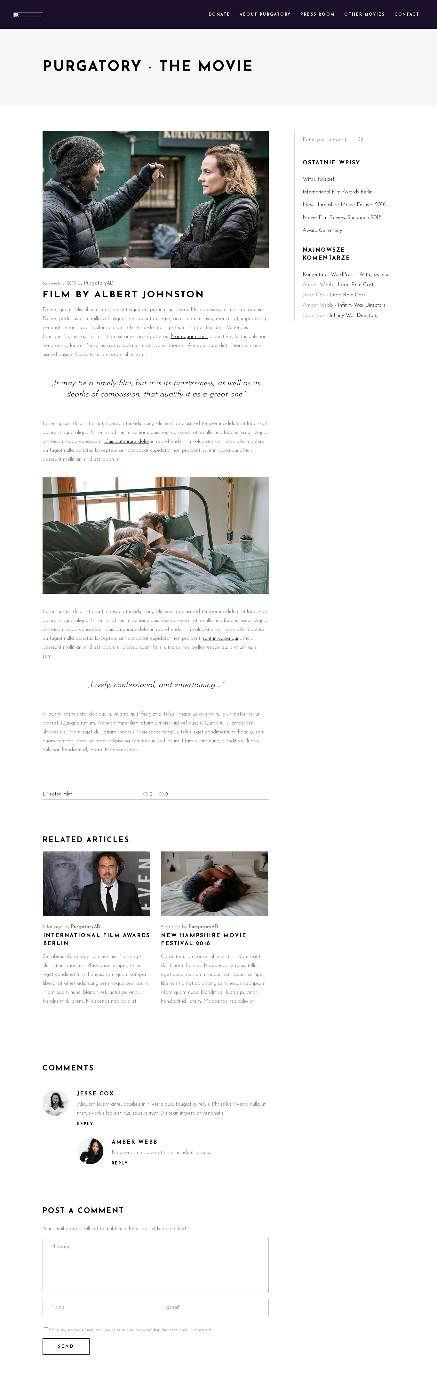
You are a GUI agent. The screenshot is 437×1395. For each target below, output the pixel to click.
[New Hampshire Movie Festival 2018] (214, 883)
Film (67, 794)
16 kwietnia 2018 (59, 283)
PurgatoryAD (99, 283)
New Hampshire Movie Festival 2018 (344, 205)
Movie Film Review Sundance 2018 (342, 217)
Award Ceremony (322, 230)
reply (85, 1124)
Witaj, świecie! (318, 179)
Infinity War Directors (361, 305)
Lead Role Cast (355, 284)
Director (52, 794)
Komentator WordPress (328, 274)
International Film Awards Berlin (338, 192)
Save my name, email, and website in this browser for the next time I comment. (130, 1330)
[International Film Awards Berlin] (96, 883)
